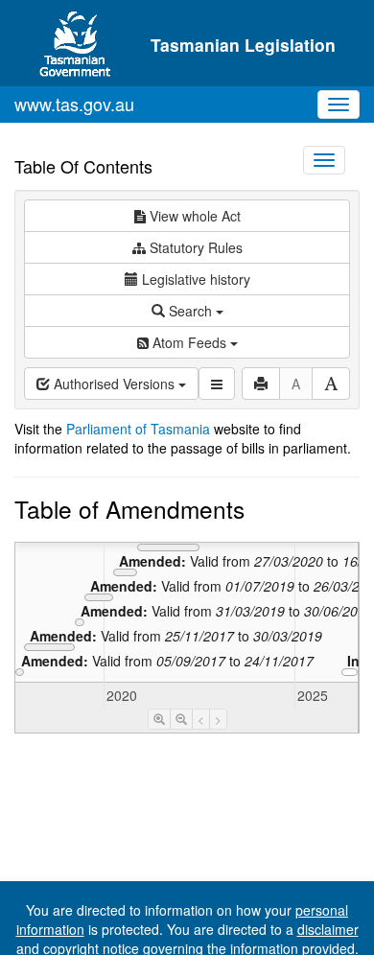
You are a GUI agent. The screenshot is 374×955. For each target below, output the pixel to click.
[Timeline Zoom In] (159, 719)
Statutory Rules (194, 247)
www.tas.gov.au (74, 103)
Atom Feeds (189, 342)
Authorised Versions (114, 383)
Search (190, 310)
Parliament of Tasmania (138, 428)
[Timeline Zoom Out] (181, 719)
